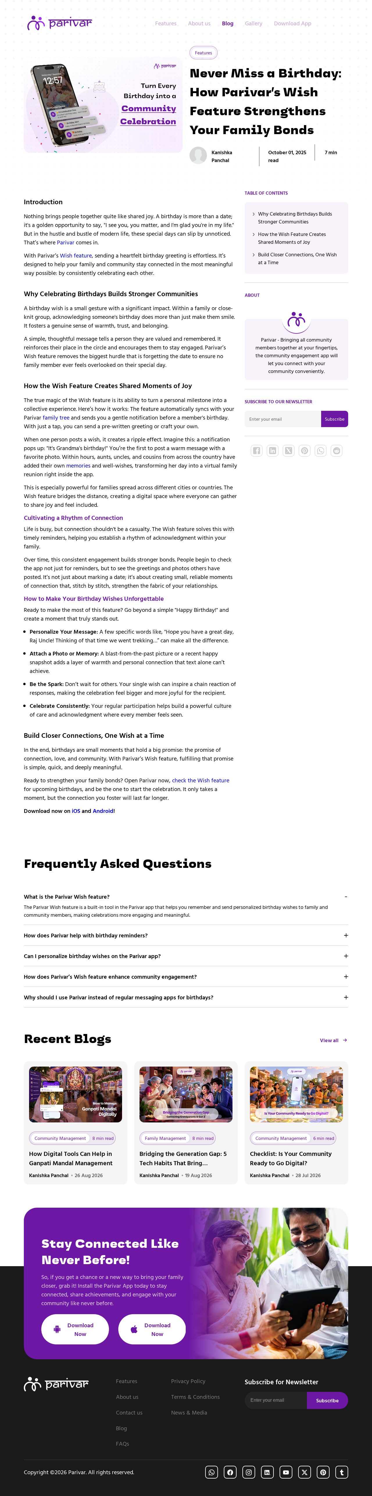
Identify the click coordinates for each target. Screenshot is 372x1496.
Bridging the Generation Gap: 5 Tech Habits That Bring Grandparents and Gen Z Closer (183, 1158)
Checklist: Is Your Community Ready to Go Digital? (291, 1158)
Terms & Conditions (195, 1396)
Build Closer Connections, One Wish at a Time (297, 258)
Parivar (65, 242)
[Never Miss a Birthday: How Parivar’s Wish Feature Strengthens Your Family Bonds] (256, 450)
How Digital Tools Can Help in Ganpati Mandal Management (70, 1158)
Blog (227, 23)
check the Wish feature (200, 780)
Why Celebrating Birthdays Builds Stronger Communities (295, 217)
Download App (292, 23)
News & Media (189, 1412)
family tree (56, 417)
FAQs (122, 1443)
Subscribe (334, 418)
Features (165, 23)
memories (78, 465)
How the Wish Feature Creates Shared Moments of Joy (292, 238)
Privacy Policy (188, 1381)
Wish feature (76, 255)
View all (329, 1040)
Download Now (80, 1329)
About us (199, 23)
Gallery (253, 23)
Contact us (129, 1412)
